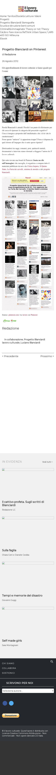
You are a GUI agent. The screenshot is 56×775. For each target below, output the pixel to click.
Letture (29, 16)
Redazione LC (8, 510)
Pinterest (34, 314)
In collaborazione (13, 339)
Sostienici (8, 673)
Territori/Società (16, 16)
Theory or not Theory (37, 29)
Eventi (5, 762)
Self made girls (12, 640)
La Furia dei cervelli (15, 169)
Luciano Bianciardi (30, 342)
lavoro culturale (11, 342)
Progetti (4, 19)
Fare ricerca (15, 32)
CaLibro (4, 32)
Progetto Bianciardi (10, 22)
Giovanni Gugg (9, 600)
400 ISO (4, 35)
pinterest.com (14, 314)
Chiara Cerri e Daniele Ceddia (15, 555)
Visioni (37, 16)
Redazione (10, 54)
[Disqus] (28, 398)
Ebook (3, 38)
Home (3, 16)
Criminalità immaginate (12, 29)
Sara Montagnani (10, 645)
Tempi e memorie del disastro (22, 595)
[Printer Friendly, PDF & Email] (9, 320)
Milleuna (14, 35)
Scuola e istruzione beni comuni (17, 25)
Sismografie (28, 22)
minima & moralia (31, 169)
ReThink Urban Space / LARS (37, 32)
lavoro (25, 314)
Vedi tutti (47, 462)
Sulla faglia (9, 550)
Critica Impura (33, 166)
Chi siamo (8, 663)
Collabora (9, 668)
